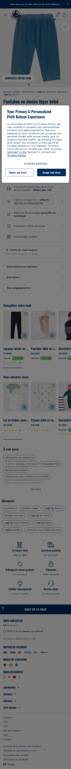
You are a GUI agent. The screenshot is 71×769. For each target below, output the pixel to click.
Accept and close (51, 172)
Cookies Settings (35, 163)
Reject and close (17, 172)
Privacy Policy (16, 155)
